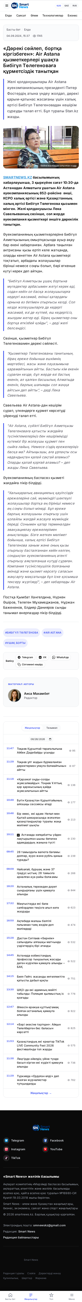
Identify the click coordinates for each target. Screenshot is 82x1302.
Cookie (31, 1273)
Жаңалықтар (32, 727)
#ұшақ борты (15, 642)
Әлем (34, 15)
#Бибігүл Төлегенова (21, 632)
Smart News (26, 1231)
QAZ (66, 5)
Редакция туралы (13, 1273)
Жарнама (40, 1278)
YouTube (56, 1149)
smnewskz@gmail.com (49, 1225)
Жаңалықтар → (41, 1093)
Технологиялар (52, 15)
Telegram (17, 1140)
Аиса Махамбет (37, 693)
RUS (75, 5)
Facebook (57, 1140)
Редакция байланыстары (21, 1237)
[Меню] (6, 5)
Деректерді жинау (50, 1273)
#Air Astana (53, 632)
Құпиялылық (11, 1278)
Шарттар (27, 1278)
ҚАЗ (59, 5)
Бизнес (72, 15)
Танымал (51, 727)
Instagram (18, 1149)
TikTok (15, 1158)
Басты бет (13, 29)
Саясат (21, 15)
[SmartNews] (19, 5)
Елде (8, 15)
